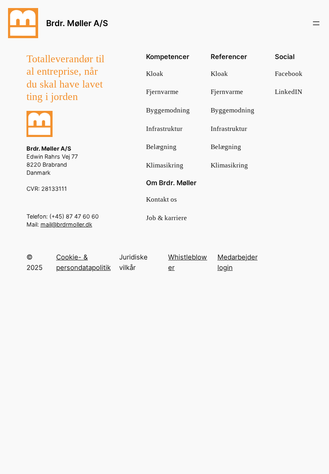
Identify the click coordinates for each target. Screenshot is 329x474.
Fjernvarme (162, 92)
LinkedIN (288, 92)
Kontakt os (161, 199)
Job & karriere (166, 218)
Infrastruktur (164, 129)
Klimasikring (164, 165)
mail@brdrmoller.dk (66, 224)
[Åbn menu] (316, 23)
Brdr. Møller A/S (77, 23)
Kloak (154, 74)
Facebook (289, 74)
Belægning (161, 147)
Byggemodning (168, 110)
